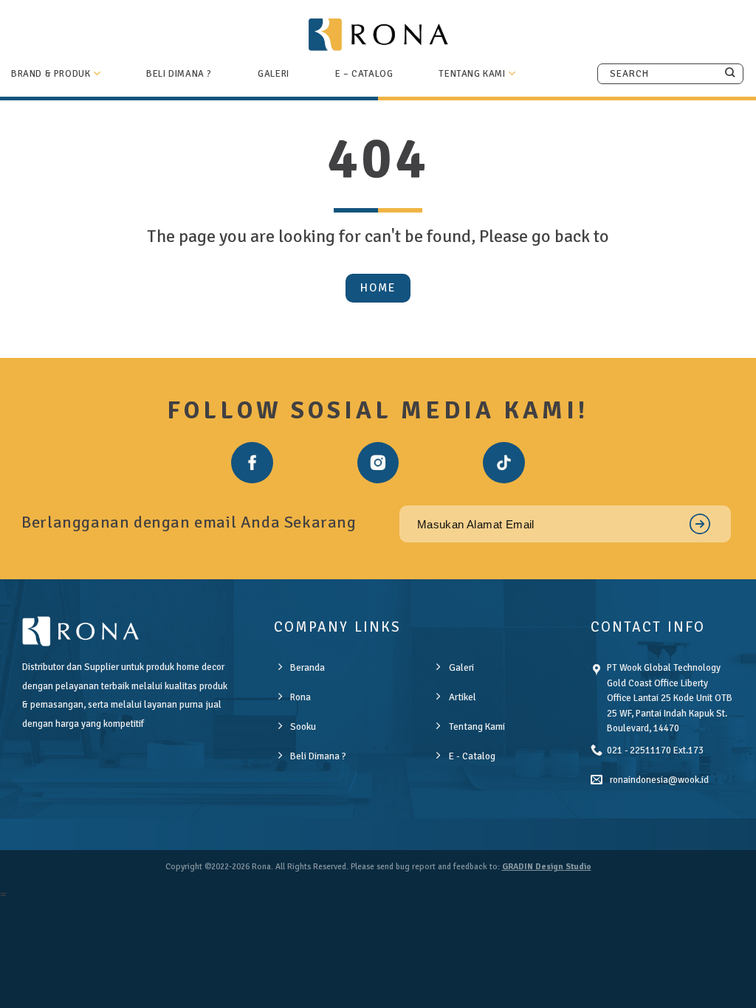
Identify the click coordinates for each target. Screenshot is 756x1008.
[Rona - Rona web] (378, 34)
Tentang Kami (472, 74)
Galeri (273, 74)
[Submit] (730, 73)
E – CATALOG (364, 74)
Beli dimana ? (179, 74)
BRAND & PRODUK (50, 74)
